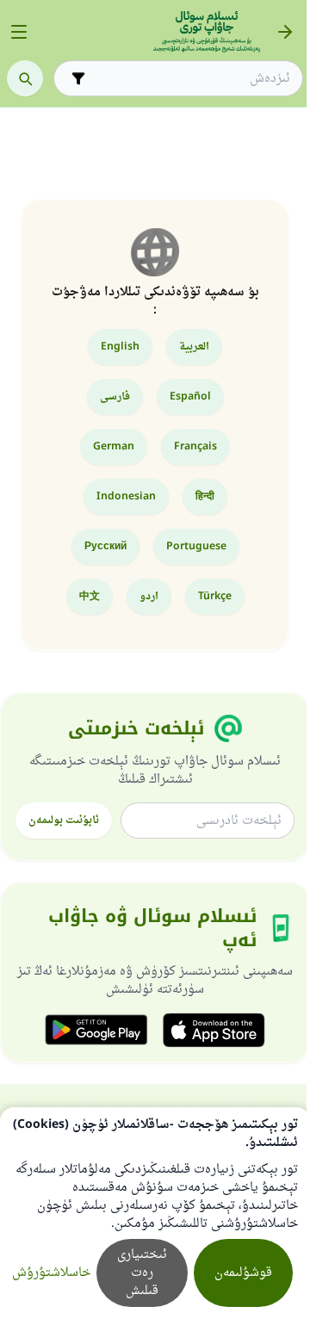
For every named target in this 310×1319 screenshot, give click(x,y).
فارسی (115, 397)
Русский (105, 546)
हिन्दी (204, 496)
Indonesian (126, 496)
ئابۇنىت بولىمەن (63, 820)
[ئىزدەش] (25, 78)
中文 (89, 596)
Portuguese (196, 546)
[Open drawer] (19, 32)
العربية (194, 347)
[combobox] (190, 79)
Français (195, 447)
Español (190, 397)
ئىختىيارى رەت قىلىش (142, 1273)
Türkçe (215, 596)
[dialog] (155, 1213)
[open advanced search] (78, 78)
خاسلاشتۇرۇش (51, 1273)
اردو (149, 596)
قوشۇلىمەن (243, 1273)
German (113, 447)
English (120, 347)
